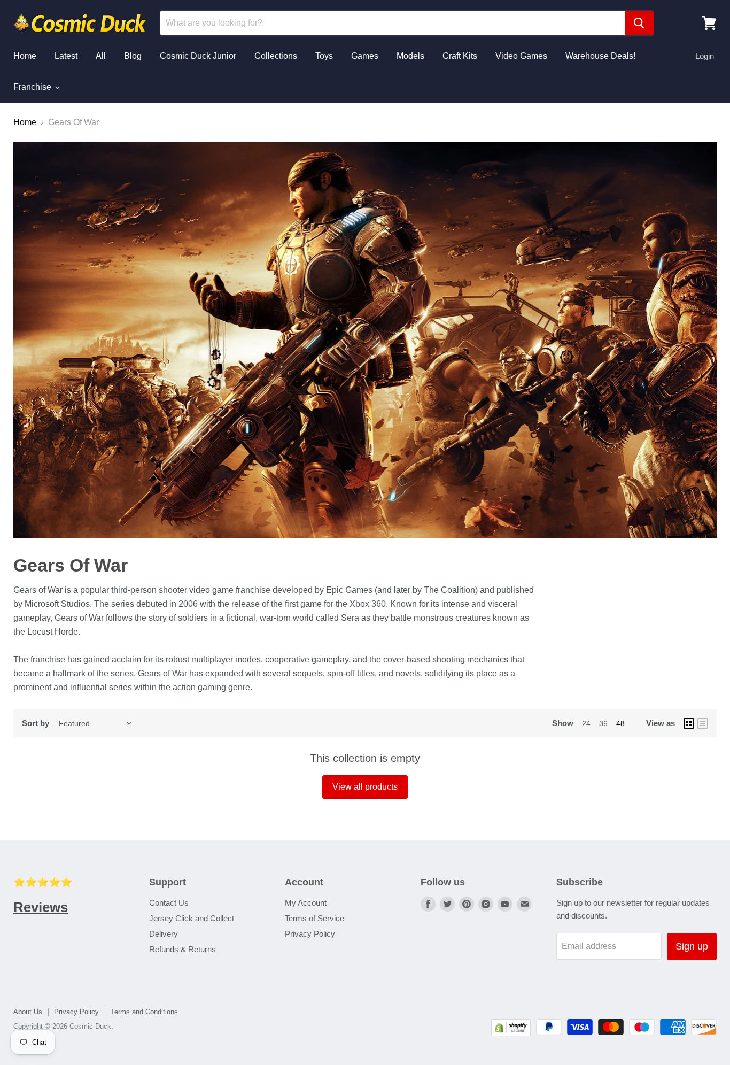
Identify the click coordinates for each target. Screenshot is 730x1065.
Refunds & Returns (182, 949)
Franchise (33, 86)
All (101, 55)
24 (586, 723)
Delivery (163, 933)
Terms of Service (314, 918)
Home (24, 55)
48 (620, 723)
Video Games (521, 55)
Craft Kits (459, 55)
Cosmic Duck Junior (198, 55)
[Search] (639, 23)
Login (704, 55)
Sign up (691, 946)
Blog (133, 55)
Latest (66, 55)
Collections (275, 55)
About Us (27, 1012)
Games (364, 55)
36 (603, 723)
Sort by (35, 723)
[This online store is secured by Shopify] (511, 1033)
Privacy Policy (310, 933)
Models (410, 55)
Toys (324, 55)
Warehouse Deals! (600, 55)
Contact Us (169, 902)
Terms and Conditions (144, 1012)
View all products (365, 786)
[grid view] (689, 723)
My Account (306, 902)
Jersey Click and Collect (191, 918)
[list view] (702, 723)
